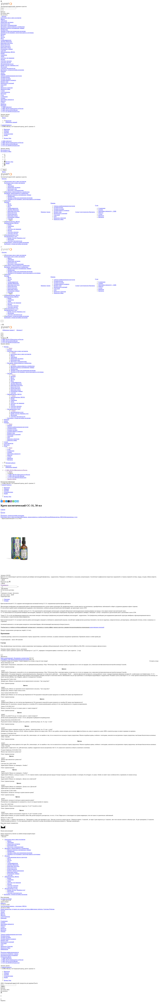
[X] (9, 501)
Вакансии (3, 928)
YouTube (6, 132)
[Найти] (2, 10)
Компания (3, 918)
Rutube (6, 135)
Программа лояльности (7, 924)
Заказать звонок (11, 479)
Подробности (4, 585)
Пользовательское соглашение (9, 955)
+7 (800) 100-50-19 (6, 107)
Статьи (3, 927)
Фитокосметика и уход (17, 412)
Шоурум (3, 915)
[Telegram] (4, 157)
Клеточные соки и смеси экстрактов (21, 354)
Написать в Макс (5, 948)
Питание (13, 376)
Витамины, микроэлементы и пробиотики (23, 366)
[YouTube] (5, 159)
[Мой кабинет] (1, 323)
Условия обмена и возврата (8, 939)
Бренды (3, 913)
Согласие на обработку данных (9, 953)
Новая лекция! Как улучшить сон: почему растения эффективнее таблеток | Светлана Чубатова (27, 909)
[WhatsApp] (13, 501)
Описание (7, 599)
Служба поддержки (6, 898)
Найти (2, 986)
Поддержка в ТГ (5, 150)
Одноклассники (8, 133)
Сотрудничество (5, 916)
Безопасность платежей (7, 942)
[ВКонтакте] (2, 501)
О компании (4, 921)
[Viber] (11, 501)
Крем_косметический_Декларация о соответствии (15, 658)
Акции (3, 912)
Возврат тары (4, 940)
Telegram (6, 131)
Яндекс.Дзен (7, 138)
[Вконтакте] (4, 154)
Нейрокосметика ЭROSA (18, 397)
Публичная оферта (6, 956)
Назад (10, 348)
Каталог (9, 349)
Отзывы (6, 600)
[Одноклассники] (5, 156)
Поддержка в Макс (6, 151)
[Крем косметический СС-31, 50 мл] (19, 565)
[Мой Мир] (6, 501)
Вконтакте (7, 129)
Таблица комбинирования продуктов (11, 934)
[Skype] (16, 501)
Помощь (9, 425)
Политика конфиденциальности (10, 952)
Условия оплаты (5, 936)
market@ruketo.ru (6, 125)
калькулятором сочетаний (97, 627)
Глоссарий (4, 943)
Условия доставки (6, 937)
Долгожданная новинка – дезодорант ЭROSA (14, 906)
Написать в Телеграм (7, 946)
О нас (9, 449)
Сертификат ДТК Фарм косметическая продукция (15, 659)
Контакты (3, 930)
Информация (4, 949)
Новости (3, 903)
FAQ (2, 945)
